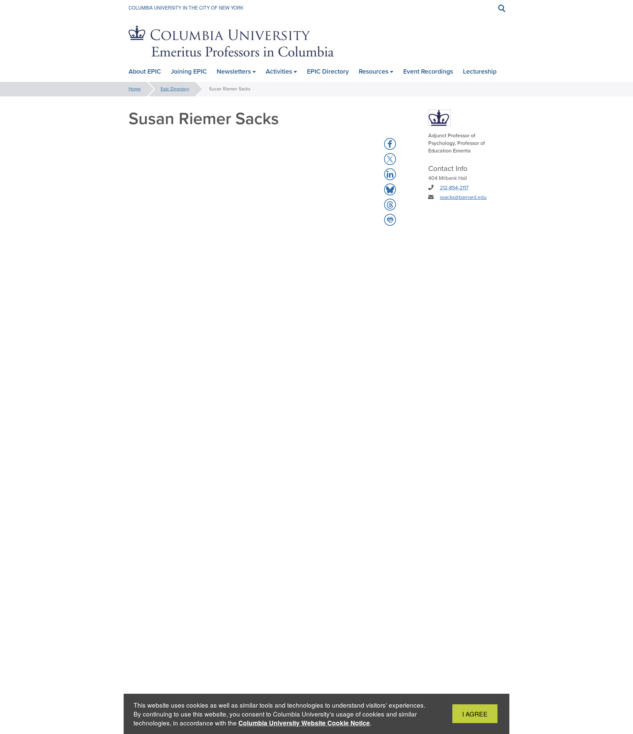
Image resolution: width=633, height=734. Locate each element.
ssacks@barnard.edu (463, 197)
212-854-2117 (454, 187)
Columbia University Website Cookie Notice (304, 722)
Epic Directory (175, 88)
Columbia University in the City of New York (186, 7)
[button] (390, 144)
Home (135, 88)
